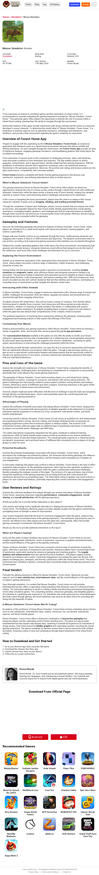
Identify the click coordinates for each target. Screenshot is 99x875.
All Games (54, 4)
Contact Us (67, 872)
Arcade (85, 4)
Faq (44, 4)
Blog (37, 4)
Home (28, 4)
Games (6, 17)
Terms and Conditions (50, 872)
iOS (64, 737)
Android (36, 737)
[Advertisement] (49, 88)
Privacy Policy (33, 872)
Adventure (74, 4)
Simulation (16, 17)
